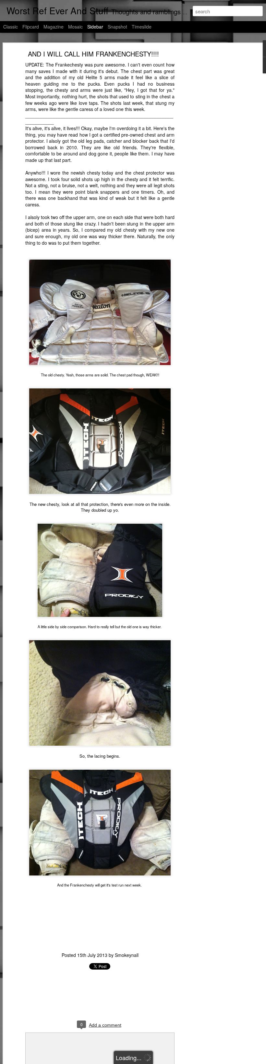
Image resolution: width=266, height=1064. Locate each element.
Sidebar (95, 26)
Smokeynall (127, 955)
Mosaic (75, 26)
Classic (10, 26)
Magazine (53, 26)
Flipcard (30, 26)
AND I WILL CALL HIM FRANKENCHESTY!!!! (93, 53)
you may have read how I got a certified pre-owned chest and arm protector (100, 137)
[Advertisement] (210, 154)
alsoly (55, 141)
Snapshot (117, 26)
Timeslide (141, 26)
